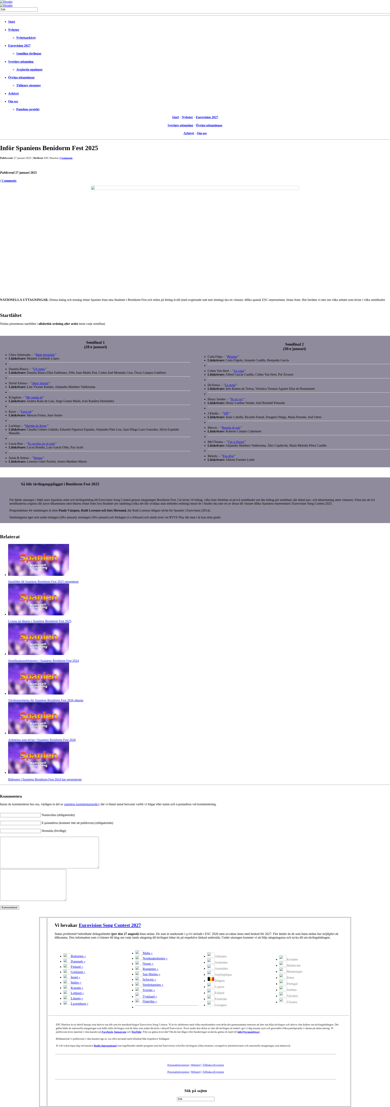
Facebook (107, 1031)
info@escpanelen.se (248, 1031)
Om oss (13, 101)
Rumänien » (150, 969)
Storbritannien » (153, 984)
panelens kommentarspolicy (82, 804)
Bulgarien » (78, 956)
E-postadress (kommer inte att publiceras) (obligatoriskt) (77, 823)
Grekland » (78, 972)
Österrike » (150, 1001)
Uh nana (39, 369)
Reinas (38, 458)
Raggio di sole (231, 427)
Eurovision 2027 (19, 45)
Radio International (105, 1045)
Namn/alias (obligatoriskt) (58, 815)
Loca (26, 411)
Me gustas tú (34, 397)
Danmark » (78, 961)
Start (11, 21)
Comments (66, 157)
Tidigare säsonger (28, 85)
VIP (226, 413)
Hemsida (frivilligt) (54, 830)
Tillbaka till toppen (213, 1064)
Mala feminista (45, 354)
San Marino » (151, 974)
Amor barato (40, 383)
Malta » (148, 953)
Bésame (232, 356)
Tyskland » (150, 996)
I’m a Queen (236, 442)
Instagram (120, 1031)
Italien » (76, 982)
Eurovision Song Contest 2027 (110, 925)
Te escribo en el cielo (41, 443)
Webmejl (196, 1064)
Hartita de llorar (36, 426)
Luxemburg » (79, 1003)
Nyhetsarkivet (26, 37)
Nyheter (13, 29)
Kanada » (77, 988)
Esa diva (228, 456)
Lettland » (77, 993)
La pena (230, 385)
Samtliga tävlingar (28, 53)
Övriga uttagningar (21, 77)
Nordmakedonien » (155, 958)
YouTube (136, 1031)
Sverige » (149, 990)
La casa (239, 371)
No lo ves (237, 399)
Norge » (148, 963)
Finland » (77, 966)
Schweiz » (149, 979)
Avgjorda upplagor (29, 69)
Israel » (75, 977)
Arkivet (13, 93)
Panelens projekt (27, 109)
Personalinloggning (178, 1064)
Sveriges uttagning (21, 61)
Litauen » (77, 998)
